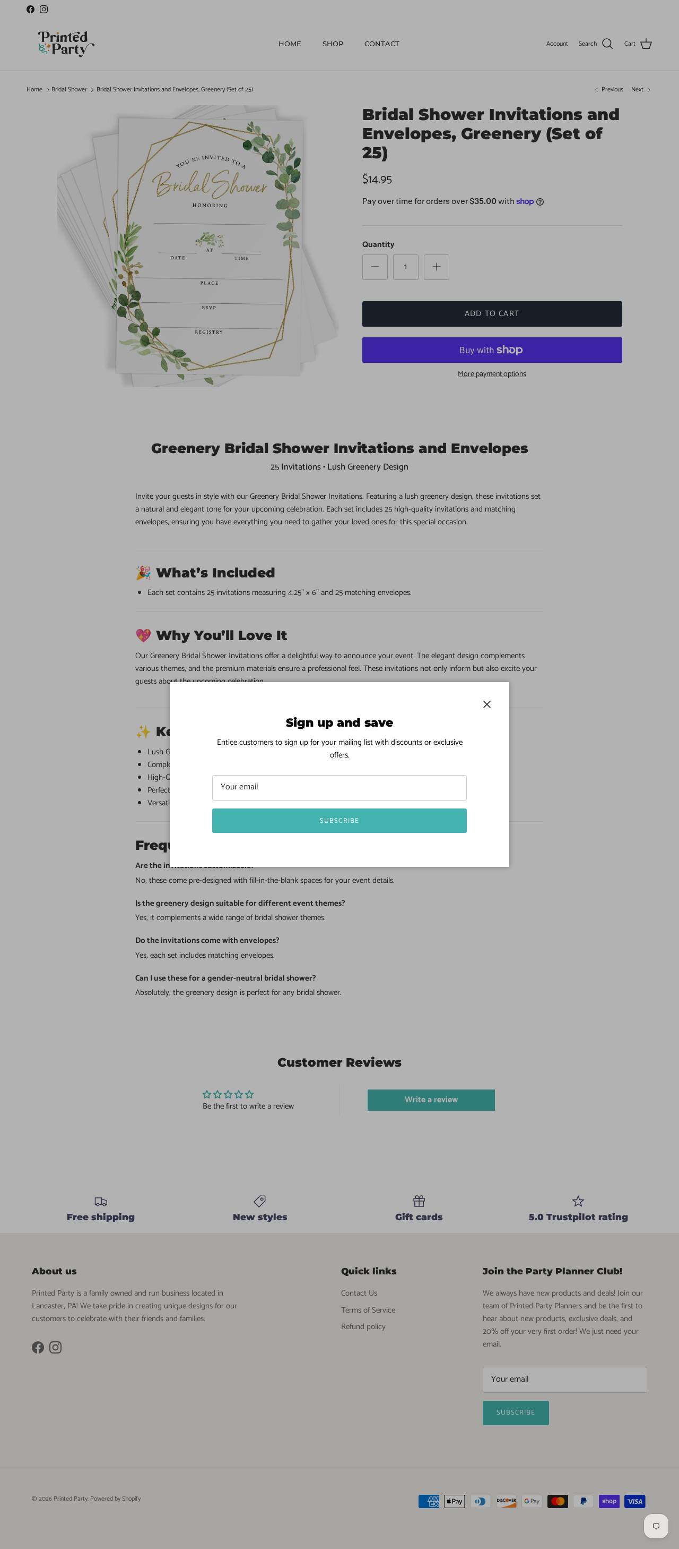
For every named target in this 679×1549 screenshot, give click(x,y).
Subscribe (339, 821)
